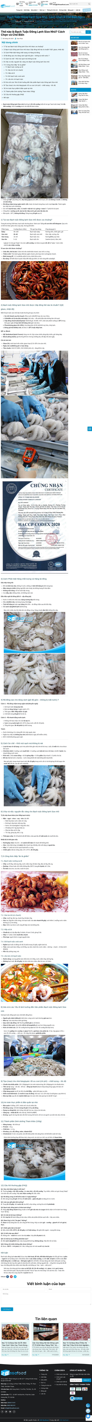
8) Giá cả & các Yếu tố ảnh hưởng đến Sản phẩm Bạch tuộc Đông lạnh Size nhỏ (31, 82)
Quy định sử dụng (61, 1384)
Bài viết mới (75, 37)
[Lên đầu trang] (88, 1400)
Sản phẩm (34, 10)
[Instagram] (14, 1411)
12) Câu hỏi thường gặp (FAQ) (14, 94)
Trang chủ (19, 10)
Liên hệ (78, 10)
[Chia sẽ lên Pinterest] (11, 1276)
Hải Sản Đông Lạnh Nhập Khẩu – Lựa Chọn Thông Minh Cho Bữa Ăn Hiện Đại (84, 65)
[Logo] (7, 6)
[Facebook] (2, 1411)
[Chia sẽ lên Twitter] (15, 1276)
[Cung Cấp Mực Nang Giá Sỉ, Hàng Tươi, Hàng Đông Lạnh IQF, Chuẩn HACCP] (74, 106)
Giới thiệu (27, 10)
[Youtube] (10, 1411)
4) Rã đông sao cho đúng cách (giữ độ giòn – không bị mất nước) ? (27, 56)
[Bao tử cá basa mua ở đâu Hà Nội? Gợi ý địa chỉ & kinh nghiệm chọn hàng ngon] (74, 54)
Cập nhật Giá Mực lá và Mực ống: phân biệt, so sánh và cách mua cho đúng (84, 82)
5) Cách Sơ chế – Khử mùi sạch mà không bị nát (20, 59)
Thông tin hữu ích (52, 10)
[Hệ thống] (21, 3)
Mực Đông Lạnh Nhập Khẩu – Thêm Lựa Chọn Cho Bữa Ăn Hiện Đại (84, 71)
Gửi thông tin (7, 1309)
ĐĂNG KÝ (86, 1380)
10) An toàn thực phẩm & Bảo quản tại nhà (18, 88)
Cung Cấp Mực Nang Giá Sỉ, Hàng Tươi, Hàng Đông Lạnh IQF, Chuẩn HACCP (84, 106)
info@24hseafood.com (12, 1408)
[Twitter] (6, 1411)
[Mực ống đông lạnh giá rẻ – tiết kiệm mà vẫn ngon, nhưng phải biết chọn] (74, 77)
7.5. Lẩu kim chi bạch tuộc (14, 79)
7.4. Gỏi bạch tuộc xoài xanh (15, 76)
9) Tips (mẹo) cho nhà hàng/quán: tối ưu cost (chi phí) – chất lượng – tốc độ (30, 85)
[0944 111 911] (32, 4)
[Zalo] (88, 1405)
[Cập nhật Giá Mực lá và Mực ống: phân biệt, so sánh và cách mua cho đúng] (74, 83)
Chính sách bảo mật (62, 1374)
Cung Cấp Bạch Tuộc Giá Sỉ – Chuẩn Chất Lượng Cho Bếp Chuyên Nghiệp (84, 100)
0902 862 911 (11, 1405)
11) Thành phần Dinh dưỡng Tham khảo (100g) (19, 91)
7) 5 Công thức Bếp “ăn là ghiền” (15, 65)
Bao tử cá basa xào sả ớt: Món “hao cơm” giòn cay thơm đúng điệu (84, 42)
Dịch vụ (42, 10)
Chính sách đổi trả (61, 1381)
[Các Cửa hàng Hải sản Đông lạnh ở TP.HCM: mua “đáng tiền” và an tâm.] (74, 48)
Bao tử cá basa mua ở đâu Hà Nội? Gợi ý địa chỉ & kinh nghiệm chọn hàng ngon (84, 54)
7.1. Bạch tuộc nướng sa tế (14, 67)
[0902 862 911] (44, 4)
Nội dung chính (10, 42)
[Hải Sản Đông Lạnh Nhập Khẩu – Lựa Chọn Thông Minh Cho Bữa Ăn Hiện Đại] (74, 66)
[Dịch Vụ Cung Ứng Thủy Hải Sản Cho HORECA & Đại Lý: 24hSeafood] (74, 112)
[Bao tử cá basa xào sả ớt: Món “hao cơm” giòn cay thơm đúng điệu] (74, 43)
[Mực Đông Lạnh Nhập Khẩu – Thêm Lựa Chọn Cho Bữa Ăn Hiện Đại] (74, 71)
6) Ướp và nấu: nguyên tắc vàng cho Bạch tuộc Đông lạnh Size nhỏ (26, 62)
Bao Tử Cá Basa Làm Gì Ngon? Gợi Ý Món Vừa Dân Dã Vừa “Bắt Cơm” (84, 59)
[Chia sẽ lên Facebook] (7, 1276)
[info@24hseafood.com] (59, 3)
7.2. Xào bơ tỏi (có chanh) (14, 70)
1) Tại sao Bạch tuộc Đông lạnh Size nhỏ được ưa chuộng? (23, 46)
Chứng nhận (63, 10)
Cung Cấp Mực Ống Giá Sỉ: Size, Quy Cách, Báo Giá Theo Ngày (84, 94)
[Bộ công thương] (76, 1398)
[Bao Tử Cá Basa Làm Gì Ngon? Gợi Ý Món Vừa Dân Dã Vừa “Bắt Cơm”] (74, 60)
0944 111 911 (11, 1402)
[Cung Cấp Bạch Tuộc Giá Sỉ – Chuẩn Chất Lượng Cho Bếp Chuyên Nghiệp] (74, 100)
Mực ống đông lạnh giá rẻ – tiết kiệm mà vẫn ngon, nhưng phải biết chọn (84, 76)
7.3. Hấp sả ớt (10, 73)
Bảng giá (70, 10)
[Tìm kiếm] (89, 3)
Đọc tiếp (4, 1355)
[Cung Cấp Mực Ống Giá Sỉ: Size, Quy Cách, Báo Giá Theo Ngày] (74, 95)
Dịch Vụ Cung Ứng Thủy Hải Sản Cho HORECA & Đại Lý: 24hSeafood (84, 111)
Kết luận (6, 97)
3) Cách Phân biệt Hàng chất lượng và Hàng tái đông (22, 52)
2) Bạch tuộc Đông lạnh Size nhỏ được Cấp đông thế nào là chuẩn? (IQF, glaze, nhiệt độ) (34, 49)
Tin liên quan (46, 1319)
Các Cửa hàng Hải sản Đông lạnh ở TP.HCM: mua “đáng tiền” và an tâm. (84, 48)
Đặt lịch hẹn (86, 10)
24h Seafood (64, 1420)
